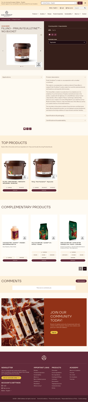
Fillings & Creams (16, 19)
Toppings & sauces (57, 383)
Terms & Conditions (42, 398)
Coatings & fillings (56, 377)
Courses (72, 372)
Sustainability (37, 374)
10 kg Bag (74, 254)
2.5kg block (64, 254)
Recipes (49, 14)
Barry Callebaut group (40, 379)
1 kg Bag (43, 254)
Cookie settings (82, 398)
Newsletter (37, 383)
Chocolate (54, 370)
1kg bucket (21, 187)
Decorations (55, 381)
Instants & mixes (56, 385)
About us (36, 377)
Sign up (54, 332)
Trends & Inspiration (58, 14)
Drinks (53, 388)
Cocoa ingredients (57, 372)
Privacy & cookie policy (55, 398)
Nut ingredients (56, 374)
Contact (84, 14)
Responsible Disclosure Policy (69, 398)
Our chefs (72, 374)
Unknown (21, 257)
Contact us (37, 381)
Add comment (81, 281)
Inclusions (54, 379)
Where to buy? (38, 385)
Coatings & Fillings (5, 19)
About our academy (75, 370)
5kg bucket (44, 187)
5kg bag (35, 254)
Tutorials (72, 379)
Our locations (73, 377)
